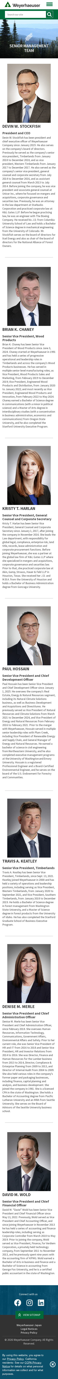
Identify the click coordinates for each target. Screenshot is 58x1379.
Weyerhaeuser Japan (29, 1325)
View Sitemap (31, 1315)
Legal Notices (29, 1329)
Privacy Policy (29, 1332)
